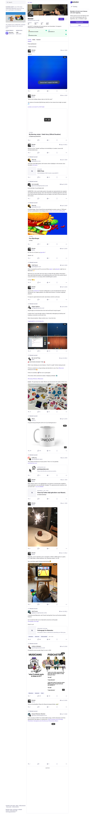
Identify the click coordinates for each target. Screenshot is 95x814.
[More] (66, 91)
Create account (79, 22)
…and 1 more (50, 636)
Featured (38, 39)
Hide (65, 57)
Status (17, 805)
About (14, 805)
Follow (61, 19)
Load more (47, 767)
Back (31, 2)
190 (35, 24)
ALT (45, 408)
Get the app (15, 809)
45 (28, 24)
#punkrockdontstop (32, 46)
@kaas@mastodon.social (33, 20)
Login (79, 25)
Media (33, 39)
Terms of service (15, 806)
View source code (13, 810)
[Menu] (66, 19)
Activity (29, 39)
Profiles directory (22, 805)
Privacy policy (8, 806)
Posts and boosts (32, 44)
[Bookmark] (57, 91)
